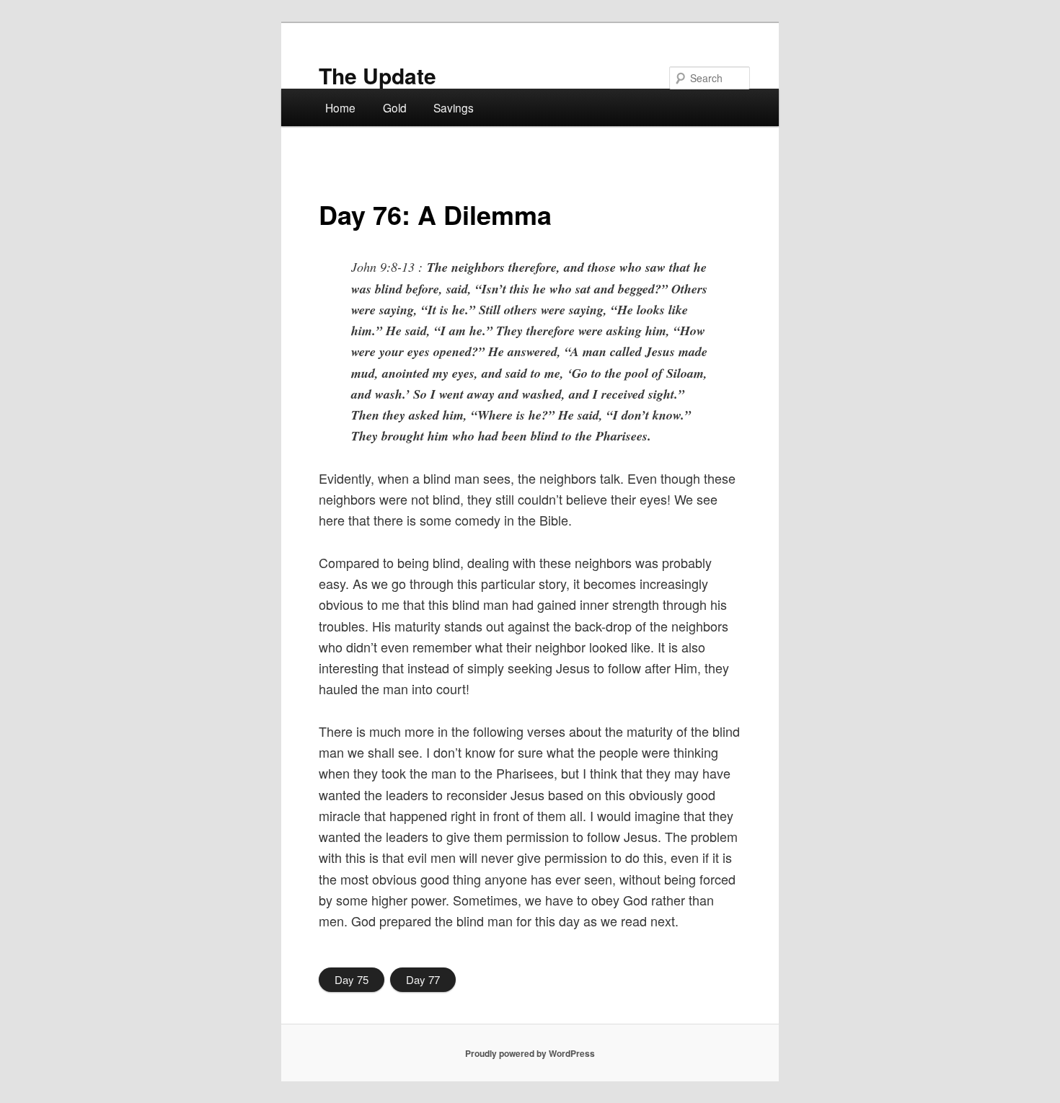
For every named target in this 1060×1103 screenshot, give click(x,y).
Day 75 (351, 979)
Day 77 (423, 979)
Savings (453, 107)
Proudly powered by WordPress (530, 1053)
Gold (395, 107)
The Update (377, 75)
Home (340, 107)
